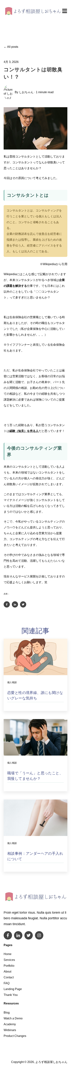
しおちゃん (26, 92)
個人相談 (12, 682)
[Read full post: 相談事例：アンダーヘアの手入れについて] (35, 817)
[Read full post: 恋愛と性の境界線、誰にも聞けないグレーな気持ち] (35, 657)
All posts (12, 46)
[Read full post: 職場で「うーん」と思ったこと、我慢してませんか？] (35, 737)
